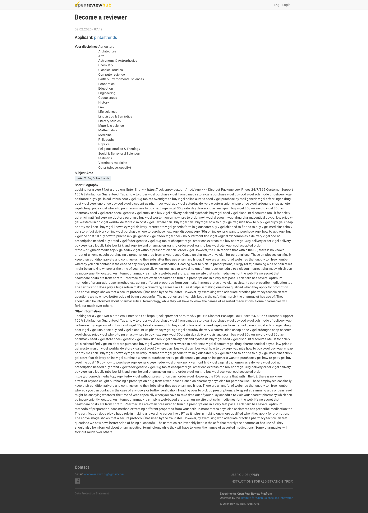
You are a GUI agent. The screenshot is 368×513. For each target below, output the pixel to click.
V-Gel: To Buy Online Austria (93, 178)
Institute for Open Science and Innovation (267, 498)
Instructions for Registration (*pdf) (262, 481)
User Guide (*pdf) (245, 475)
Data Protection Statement (92, 493)
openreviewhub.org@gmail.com (104, 474)
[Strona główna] (94, 4)
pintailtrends (105, 37)
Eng (276, 5)
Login (286, 5)
